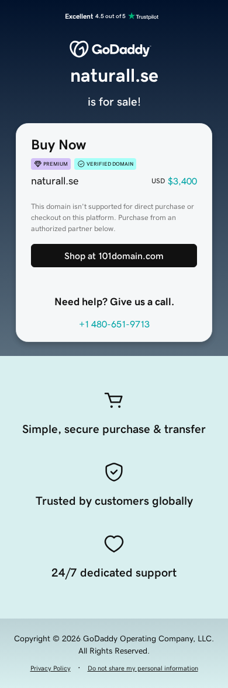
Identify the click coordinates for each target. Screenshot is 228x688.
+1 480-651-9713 (114, 324)
